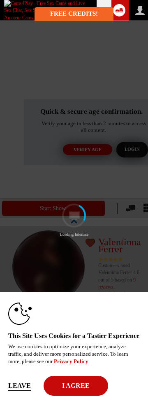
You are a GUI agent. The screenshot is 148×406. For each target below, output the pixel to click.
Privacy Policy (71, 361)
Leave (19, 385)
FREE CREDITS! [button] (74, 13)
